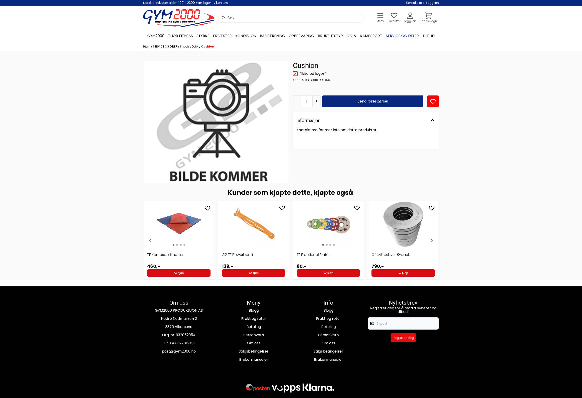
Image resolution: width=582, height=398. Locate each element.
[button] (433, 101)
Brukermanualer (253, 359)
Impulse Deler (189, 46)
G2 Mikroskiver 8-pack (390, 254)
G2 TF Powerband (237, 254)
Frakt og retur (253, 318)
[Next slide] (431, 240)
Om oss (253, 343)
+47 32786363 (182, 343)
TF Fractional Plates (313, 254)
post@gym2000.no (179, 351)
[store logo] (178, 18)
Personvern (253, 335)
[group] (178, 240)
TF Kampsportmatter (165, 254)
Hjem (147, 46)
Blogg (254, 310)
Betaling (253, 326)
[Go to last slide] (150, 240)
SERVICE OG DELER (165, 46)
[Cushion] (216, 122)
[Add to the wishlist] (207, 208)
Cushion (207, 46)
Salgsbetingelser (253, 351)
